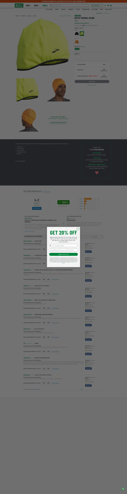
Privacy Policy (73, 261)
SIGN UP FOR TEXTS (63, 254)
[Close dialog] (78, 229)
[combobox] (51, 245)
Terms (63, 262)
